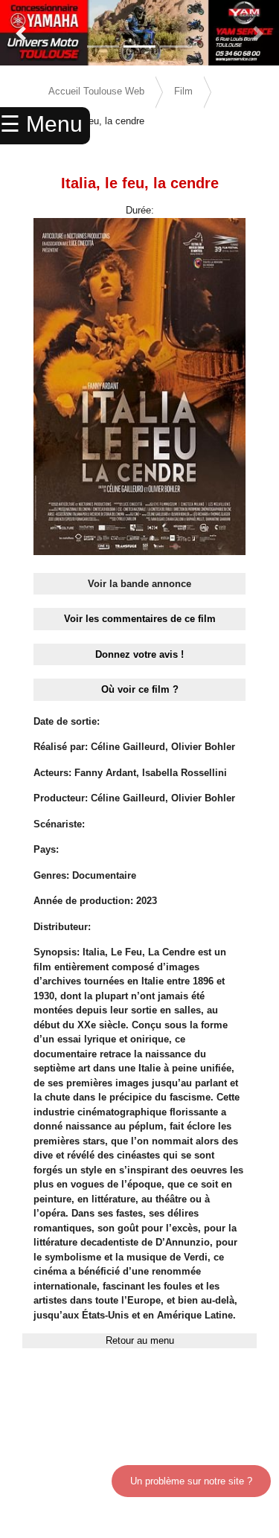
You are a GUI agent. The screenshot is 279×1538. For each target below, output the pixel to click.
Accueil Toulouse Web (96, 91)
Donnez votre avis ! (139, 654)
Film (183, 91)
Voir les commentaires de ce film (140, 618)
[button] (21, 33)
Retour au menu (140, 1340)
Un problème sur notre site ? (191, 1481)
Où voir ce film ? (140, 689)
